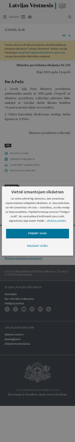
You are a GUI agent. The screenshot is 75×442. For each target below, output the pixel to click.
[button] (37, 246)
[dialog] (37, 221)
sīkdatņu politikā (56, 220)
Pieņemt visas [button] (37, 233)
